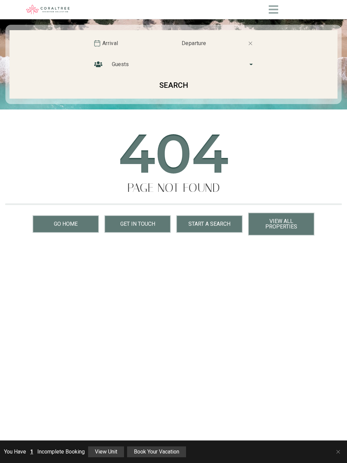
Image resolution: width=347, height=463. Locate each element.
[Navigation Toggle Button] (273, 9)
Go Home (66, 224)
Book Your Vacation (156, 451)
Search (173, 85)
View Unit (106, 451)
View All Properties (281, 224)
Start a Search (209, 224)
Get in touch (137, 224)
